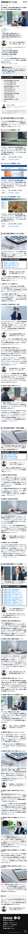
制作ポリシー (7, 924)
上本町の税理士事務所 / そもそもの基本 (11, 86)
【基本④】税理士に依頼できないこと (10, 91)
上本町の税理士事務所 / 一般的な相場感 (11, 93)
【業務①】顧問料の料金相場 (8, 94)
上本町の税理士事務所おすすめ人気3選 (11, 80)
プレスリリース (14, 922)
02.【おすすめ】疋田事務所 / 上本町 (10, 83)
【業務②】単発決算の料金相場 (9, 96)
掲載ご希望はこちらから (10, 928)
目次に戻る (25, 931)
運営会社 (6, 922)
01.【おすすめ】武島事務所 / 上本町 (10, 81)
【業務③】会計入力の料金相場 (9, 97)
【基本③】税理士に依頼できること (10, 90)
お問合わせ (14, 924)
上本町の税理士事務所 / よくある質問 (11, 99)
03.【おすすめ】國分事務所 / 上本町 (10, 84)
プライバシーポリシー (9, 926)
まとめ (5, 100)
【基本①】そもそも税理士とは (9, 87)
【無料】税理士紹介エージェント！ (10, 73)
